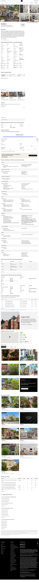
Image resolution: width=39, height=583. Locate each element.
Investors (2, 547)
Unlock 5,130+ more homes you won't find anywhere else (28, 384)
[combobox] (14, 1)
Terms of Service (34, 549)
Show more (3, 517)
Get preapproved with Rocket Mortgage (32, 22)
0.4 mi (35, 306)
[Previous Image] (1, 94)
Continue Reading (3, 38)
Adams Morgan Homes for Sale (5, 498)
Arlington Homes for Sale (4, 511)
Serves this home (24, 301)
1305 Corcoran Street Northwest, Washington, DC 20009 (9, 482)
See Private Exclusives (25, 388)
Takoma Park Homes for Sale (5, 514)
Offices (2, 552)
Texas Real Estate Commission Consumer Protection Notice (27, 570)
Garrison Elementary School (9, 301)
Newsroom (2, 553)
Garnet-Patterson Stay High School (10, 306)
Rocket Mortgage (16, 131)
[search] (22, 1)
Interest (21, 143)
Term (1, 143)
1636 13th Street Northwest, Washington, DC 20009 (8, 487)
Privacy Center (22, 550)
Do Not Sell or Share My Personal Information (26, 549)
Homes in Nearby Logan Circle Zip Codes (8, 519)
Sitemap (11, 570)
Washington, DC (9, 26)
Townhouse (8, 48)
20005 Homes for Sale (4, 525)
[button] (1, 1)
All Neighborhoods (29, 324)
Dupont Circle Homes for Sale (5, 501)
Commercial (12, 563)
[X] (37, 545)
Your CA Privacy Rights (31, 552)
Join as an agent (3, 548)
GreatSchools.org (13, 309)
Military (11, 565)
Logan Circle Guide (23, 324)
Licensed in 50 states (22, 576)
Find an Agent (12, 553)
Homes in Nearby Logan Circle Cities (7, 508)
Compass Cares (12, 558)
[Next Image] (7, 94)
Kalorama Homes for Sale (4, 504)
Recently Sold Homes (13, 569)
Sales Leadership (3, 546)
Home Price (2, 147)
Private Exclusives (12, 545)
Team (1, 545)
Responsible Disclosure (32, 550)
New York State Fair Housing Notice (24, 571)
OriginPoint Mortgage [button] (10, 131)
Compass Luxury (12, 552)
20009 (12, 26)
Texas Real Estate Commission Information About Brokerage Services (28, 569)
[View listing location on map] (23, 25)
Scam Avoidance (26, 550)
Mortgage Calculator (13, 554)
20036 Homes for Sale (4, 522)
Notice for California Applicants (31, 551)
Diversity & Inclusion (13, 559)
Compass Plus (12, 557)
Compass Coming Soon (13, 546)
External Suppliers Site (13, 568)
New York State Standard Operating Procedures (25, 572)
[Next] (38, 13)
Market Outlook (12, 548)
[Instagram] (37, 542)
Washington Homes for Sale (5, 509)
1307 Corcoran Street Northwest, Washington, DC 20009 (9, 485)
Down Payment (22, 147)
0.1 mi (35, 301)
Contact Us (2, 551)
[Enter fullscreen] (24, 107)
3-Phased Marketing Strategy (14, 547)
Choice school (24, 306)
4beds (2, 25)
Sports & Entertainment (13, 564)
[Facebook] (37, 543)
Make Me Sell (12, 551)
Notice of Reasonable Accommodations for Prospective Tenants (27, 573)
